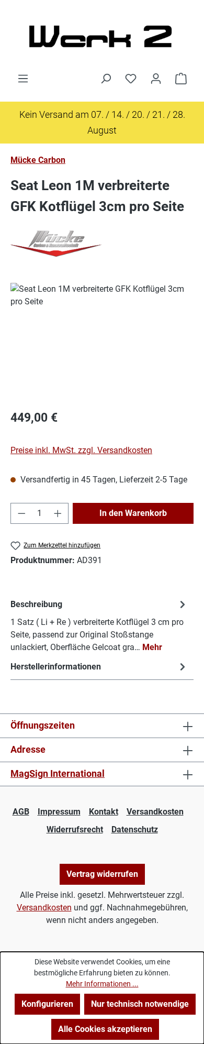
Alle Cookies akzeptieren (105, 1029)
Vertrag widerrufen (102, 874)
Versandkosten (155, 812)
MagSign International (57, 773)
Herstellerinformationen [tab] (55, 667)
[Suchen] (105, 78)
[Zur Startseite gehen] (102, 36)
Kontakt (103, 812)
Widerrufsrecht (75, 829)
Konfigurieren (47, 1004)
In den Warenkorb (133, 513)
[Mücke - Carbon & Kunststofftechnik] (102, 243)
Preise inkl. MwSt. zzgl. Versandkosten (81, 450)
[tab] (99, 625)
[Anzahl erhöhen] (58, 513)
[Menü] (23, 78)
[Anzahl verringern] (21, 513)
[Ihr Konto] (155, 78)
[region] (102, 342)
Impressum (59, 812)
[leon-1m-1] (102, 342)
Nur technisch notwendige (140, 1004)
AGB (21, 812)
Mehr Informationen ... (102, 984)
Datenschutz (134, 829)
